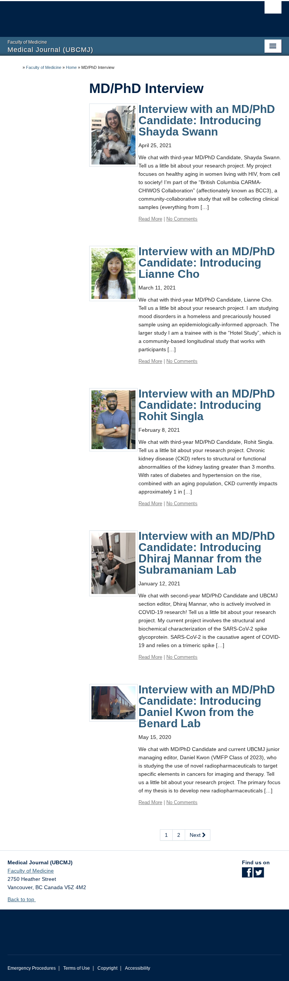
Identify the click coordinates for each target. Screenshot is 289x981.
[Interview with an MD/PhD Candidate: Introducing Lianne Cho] (113, 273)
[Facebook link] (247, 875)
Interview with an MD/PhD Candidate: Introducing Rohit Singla (206, 404)
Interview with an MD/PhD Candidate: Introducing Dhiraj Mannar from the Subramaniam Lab (206, 553)
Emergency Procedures (32, 968)
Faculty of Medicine (43, 67)
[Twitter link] (259, 875)
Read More (150, 219)
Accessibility (137, 968)
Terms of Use (76, 968)
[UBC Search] (273, 9)
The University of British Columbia (124, 15)
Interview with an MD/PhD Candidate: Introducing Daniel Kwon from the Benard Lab (206, 706)
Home (71, 67)
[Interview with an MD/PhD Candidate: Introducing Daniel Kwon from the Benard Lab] (113, 702)
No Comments (182, 219)
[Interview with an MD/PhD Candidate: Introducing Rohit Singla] (113, 419)
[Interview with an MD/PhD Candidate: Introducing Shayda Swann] (113, 135)
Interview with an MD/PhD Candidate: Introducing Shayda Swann (206, 120)
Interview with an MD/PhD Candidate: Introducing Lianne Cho (206, 262)
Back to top (22, 899)
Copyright (107, 968)
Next (196, 835)
